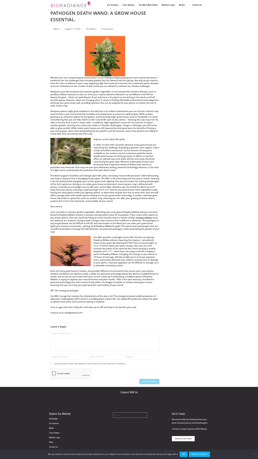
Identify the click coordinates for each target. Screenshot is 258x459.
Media (51, 428)
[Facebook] (149, 403)
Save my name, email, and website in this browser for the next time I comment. (90, 363)
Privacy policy (199, 454)
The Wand (90, 29)
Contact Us (53, 447)
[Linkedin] (111, 403)
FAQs (51, 442)
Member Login (54, 437)
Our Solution (54, 423)
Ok (183, 454)
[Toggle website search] (207, 5)
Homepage (53, 419)
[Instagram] (130, 403)
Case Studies (54, 433)
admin (56, 29)
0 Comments (107, 29)
